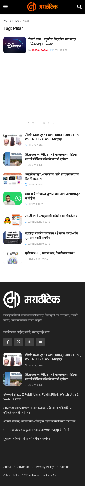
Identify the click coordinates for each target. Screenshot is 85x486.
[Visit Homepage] (42, 6)
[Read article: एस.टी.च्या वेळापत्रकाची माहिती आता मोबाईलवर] (12, 220)
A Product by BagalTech (43, 475)
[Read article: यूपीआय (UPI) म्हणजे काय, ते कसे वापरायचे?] (12, 257)
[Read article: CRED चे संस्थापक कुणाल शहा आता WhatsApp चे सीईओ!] (12, 198)
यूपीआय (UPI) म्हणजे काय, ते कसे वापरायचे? (50, 253)
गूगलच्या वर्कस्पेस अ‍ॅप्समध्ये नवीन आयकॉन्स (26, 438)
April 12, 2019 (61, 50)
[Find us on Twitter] (18, 342)
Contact (65, 467)
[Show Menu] (5, 7)
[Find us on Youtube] (40, 342)
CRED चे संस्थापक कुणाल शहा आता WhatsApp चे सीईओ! (36, 430)
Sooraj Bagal (40, 50)
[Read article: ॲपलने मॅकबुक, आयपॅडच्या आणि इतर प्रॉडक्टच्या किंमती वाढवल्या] (12, 178)
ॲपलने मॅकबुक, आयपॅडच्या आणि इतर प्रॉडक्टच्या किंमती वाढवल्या (39, 421)
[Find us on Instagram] (29, 342)
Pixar (26, 20)
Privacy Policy (45, 467)
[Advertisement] (43, 89)
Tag (17, 20)
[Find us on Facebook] (7, 342)
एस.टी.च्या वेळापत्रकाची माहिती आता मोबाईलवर (51, 216)
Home (7, 20)
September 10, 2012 (38, 244)
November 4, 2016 (37, 259)
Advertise (23, 467)
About (7, 467)
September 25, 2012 (38, 222)
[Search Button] (79, 7)
